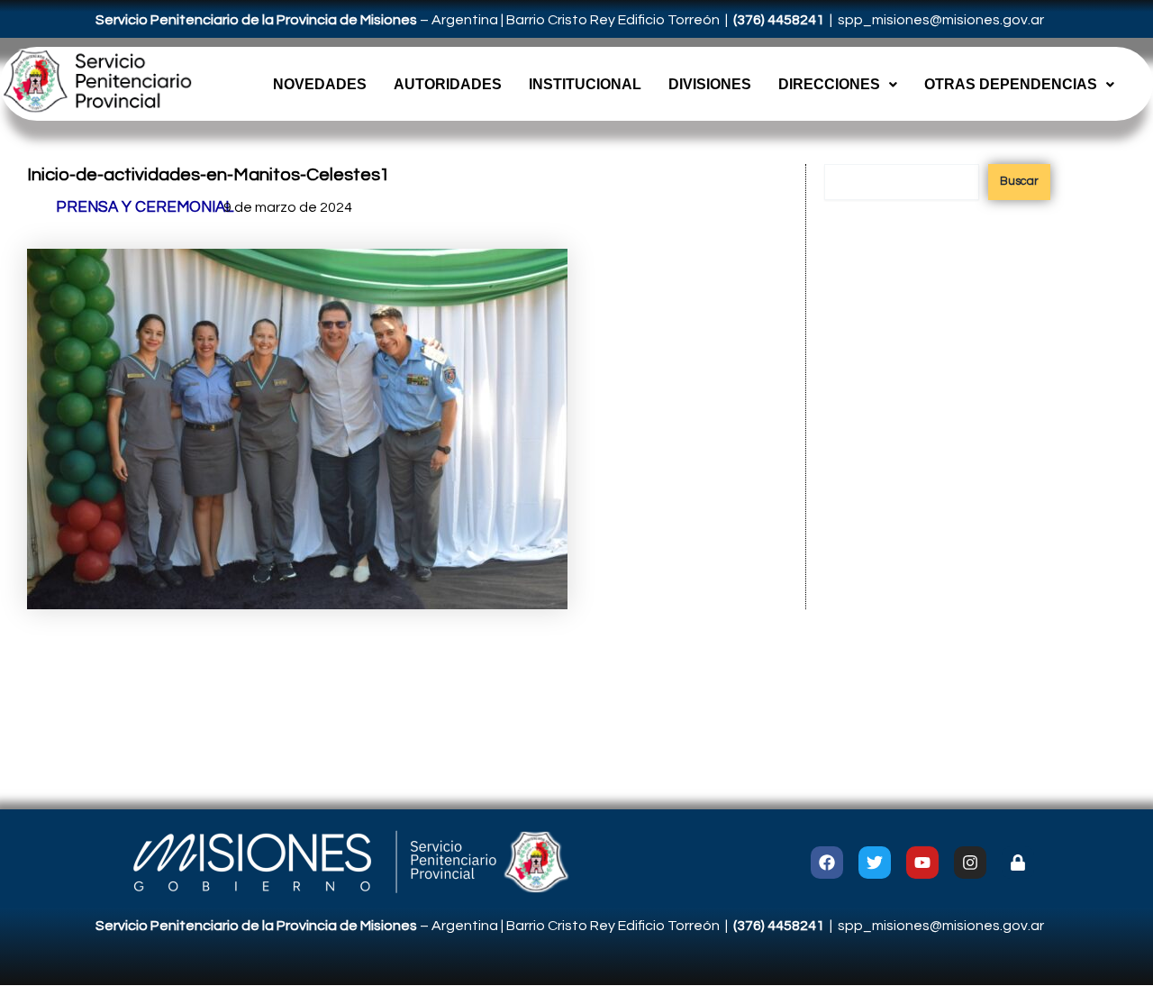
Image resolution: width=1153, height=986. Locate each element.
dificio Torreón (673, 20)
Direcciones (829, 84)
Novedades (320, 84)
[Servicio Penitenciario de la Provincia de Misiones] (96, 81)
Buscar (1019, 181)
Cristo (569, 20)
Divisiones (709, 84)
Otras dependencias (1010, 84)
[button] (837, 84)
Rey (604, 20)
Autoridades (448, 84)
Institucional (585, 84)
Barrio (527, 20)
